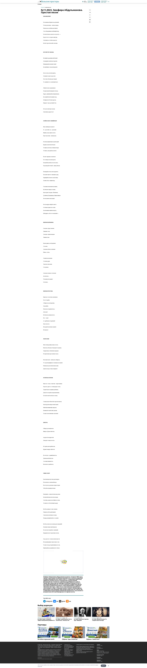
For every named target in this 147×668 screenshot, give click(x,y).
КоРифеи (97, 1)
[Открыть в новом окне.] (47, 601)
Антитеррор (40, 657)
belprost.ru (59, 650)
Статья (39, 4)
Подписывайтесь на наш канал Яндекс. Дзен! (90, 2)
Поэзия (42, 7)
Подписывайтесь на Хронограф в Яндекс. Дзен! (104, 2)
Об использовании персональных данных (45, 658)
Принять (103, 665)
